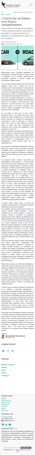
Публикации (5, 404)
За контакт (4, 410)
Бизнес (8, 14)
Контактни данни (6, 416)
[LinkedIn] (13, 351)
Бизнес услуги (5, 402)
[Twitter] (8, 351)
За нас (3, 408)
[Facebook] (3, 351)
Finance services (6, 400)
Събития (4, 406)
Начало (3, 398)
